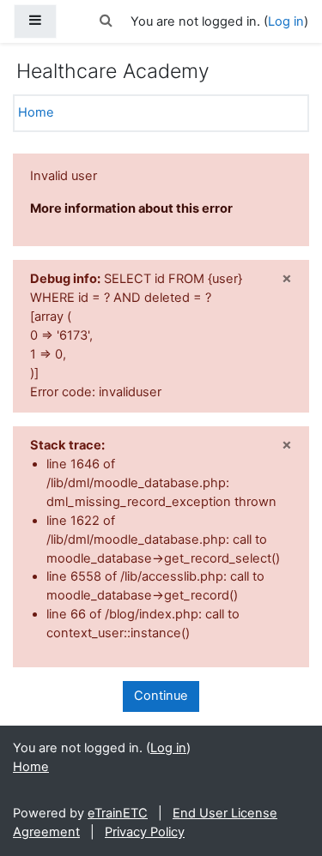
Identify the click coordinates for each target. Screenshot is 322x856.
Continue (161, 695)
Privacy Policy (145, 832)
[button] (106, 21)
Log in (286, 21)
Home (36, 112)
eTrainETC (118, 813)
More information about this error (131, 208)
